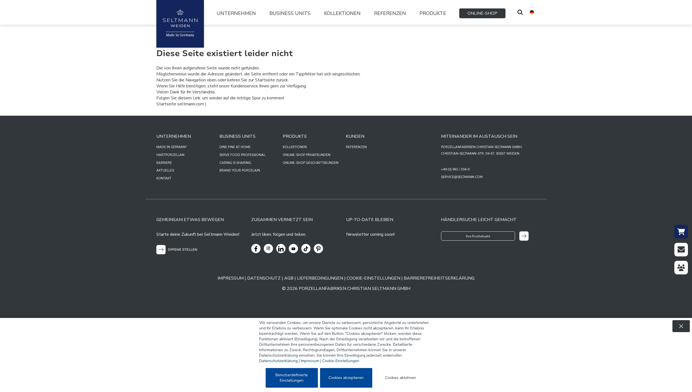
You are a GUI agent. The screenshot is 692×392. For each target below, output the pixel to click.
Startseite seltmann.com (180, 104)
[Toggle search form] (520, 12)
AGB (288, 278)
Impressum (310, 360)
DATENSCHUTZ (264, 278)
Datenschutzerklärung (278, 360)
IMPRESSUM (231, 278)
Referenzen (390, 13)
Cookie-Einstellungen (340, 360)
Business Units (290, 13)
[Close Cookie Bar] (681, 326)
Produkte (433, 13)
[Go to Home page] (180, 24)
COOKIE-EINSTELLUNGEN (373, 278)
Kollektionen (342, 13)
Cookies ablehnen (400, 377)
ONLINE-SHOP (482, 13)
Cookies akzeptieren (346, 377)
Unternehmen (236, 13)
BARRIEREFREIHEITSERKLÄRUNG (439, 278)
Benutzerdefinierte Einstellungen (291, 377)
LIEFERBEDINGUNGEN (320, 278)
